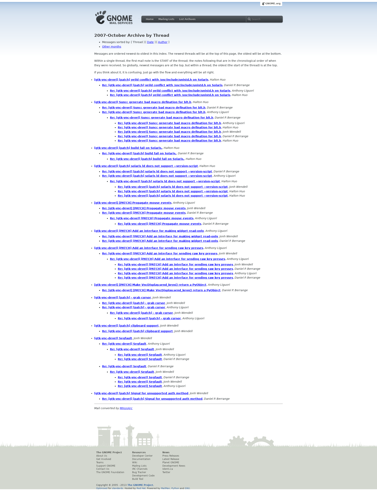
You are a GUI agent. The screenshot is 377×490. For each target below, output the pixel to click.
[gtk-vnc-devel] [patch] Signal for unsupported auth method (141, 393)
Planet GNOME (170, 462)
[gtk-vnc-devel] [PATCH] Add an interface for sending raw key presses (148, 248)
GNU (187, 488)
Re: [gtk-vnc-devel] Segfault (124, 343)
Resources (139, 452)
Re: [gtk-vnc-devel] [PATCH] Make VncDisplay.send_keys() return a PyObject (161, 290)
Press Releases (170, 455)
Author (162, 42)
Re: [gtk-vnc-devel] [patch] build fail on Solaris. (139, 153)
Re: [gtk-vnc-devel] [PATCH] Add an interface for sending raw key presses (159, 253)
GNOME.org (273, 3)
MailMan (165, 488)
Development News (173, 465)
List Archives (187, 19)
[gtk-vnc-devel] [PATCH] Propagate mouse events (132, 202)
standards (117, 488)
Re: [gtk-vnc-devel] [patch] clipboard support (137, 331)
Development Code (143, 475)
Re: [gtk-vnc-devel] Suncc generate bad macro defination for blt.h (153, 107)
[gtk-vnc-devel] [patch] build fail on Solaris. (128, 147)
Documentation (141, 459)
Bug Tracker (139, 472)
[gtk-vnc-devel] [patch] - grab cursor (122, 297)
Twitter (166, 472)
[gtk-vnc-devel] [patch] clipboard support (126, 325)
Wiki (134, 462)
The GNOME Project (109, 452)
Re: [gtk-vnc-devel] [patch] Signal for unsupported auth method (152, 398)
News (165, 452)
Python (175, 488)
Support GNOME (105, 465)
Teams (99, 462)
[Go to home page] (119, 25)
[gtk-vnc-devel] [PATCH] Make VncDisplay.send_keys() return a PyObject (150, 284)
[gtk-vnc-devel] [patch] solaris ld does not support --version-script (146, 166)
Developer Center (142, 455)
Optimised (101, 488)
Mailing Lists (166, 19)
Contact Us (102, 469)
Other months (111, 46)
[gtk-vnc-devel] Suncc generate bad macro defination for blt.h (142, 102)
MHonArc (126, 408)
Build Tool (137, 479)
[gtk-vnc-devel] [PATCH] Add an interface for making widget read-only (149, 230)
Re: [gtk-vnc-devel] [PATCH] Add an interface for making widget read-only (160, 236)
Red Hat (141, 488)
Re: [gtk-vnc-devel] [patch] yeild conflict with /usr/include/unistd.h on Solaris (162, 85)
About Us (101, 455)
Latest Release (170, 459)
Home (150, 19)
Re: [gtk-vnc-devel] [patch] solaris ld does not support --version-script (157, 171)
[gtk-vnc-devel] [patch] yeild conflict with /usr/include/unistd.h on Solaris (151, 79)
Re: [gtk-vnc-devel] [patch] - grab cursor (133, 303)
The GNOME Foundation (110, 472)
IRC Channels (139, 469)
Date (150, 42)
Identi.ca (167, 469)
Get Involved (103, 459)
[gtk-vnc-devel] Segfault (113, 338)
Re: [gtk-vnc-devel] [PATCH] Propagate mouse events (144, 208)
